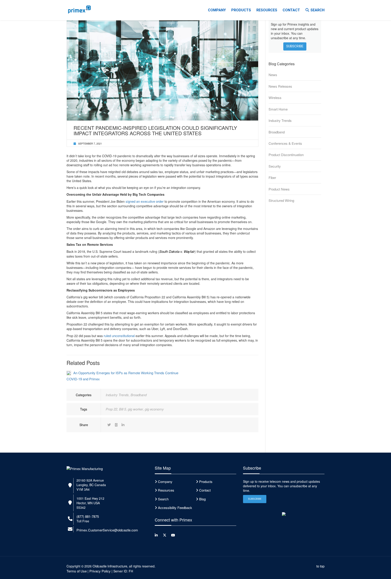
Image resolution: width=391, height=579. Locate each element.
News (273, 74)
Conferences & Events (285, 143)
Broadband (139, 394)
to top (320, 566)
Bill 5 (122, 409)
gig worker (135, 409)
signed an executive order (145, 201)
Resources (266, 10)
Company (217, 10)
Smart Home (278, 109)
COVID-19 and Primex (83, 378)
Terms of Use (77, 571)
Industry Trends (117, 394)
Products (241, 10)
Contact (291, 10)
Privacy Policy (100, 571)
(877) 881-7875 (87, 516)
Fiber (272, 177)
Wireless (275, 97)
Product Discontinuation (286, 154)
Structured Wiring (281, 200)
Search (317, 10)
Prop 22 (111, 409)
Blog (202, 499)
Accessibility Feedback (175, 507)
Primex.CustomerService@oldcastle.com (107, 530)
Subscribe (294, 46)
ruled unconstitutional (119, 335)
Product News (279, 189)
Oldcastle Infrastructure (110, 566)
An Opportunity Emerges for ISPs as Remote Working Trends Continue (125, 372)
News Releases (280, 86)
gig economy (154, 409)
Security (275, 166)
